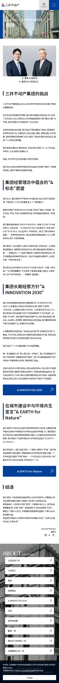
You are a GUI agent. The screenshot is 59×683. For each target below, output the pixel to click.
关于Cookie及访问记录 (25, 670)
